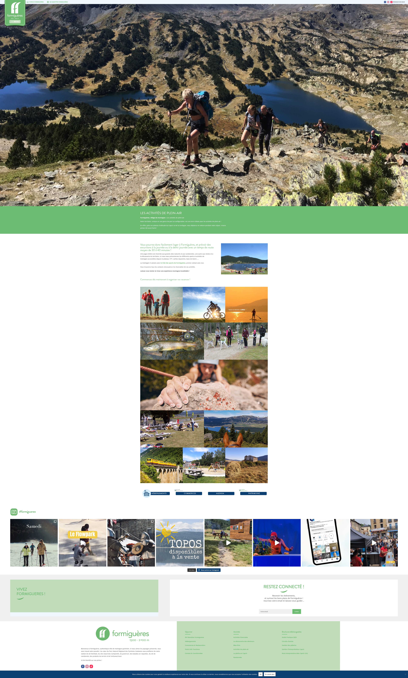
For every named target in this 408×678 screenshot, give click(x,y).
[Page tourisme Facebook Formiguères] (385, 2)
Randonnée (237, 657)
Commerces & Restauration (195, 645)
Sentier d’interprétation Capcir (293, 649)
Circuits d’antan (287, 641)
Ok (260, 674)
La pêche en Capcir (240, 653)
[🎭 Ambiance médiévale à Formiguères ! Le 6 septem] (131, 542)
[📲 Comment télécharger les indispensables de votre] (325, 542)
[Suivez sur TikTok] (91, 666)
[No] (405, 674)
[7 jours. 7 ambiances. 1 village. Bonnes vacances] (34, 542)
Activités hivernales (240, 637)
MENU (17, 21)
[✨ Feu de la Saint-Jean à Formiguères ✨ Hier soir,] (374, 542)
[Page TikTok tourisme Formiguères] (391, 2)
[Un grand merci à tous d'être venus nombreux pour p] (277, 542)
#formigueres (27, 511)
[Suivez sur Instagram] (87, 666)
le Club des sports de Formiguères (173, 263)
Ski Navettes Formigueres (194, 637)
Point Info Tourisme (192, 649)
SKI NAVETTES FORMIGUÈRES (59, 2)
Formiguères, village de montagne (152, 218)
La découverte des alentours (243, 641)
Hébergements (190, 641)
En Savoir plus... (161, 316)
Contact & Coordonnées (194, 653)
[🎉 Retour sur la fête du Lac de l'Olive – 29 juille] (228, 542)
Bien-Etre (236, 645)
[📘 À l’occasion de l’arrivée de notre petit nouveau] (179, 542)
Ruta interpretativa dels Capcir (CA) (295, 653)
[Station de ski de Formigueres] (122, 641)
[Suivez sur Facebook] (82, 666)
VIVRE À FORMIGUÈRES (36, 2)
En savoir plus (269, 674)
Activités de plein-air (241, 649)
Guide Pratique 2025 (289, 637)
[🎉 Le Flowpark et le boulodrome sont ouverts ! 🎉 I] (82, 542)
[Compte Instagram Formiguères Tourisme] (388, 2)
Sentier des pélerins (289, 645)
